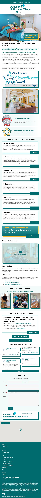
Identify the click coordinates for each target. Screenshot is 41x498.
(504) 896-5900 (20, 2)
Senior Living (5, 454)
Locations (4, 459)
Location (5, 392)
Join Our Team (33, 236)
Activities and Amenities (8, 457)
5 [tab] (24, 41)
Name (5, 381)
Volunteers (5, 448)
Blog (3, 469)
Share (18, 354)
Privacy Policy (22, 496)
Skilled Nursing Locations (8, 461)
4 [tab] (22, 41)
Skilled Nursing (6, 452)
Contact (4, 474)
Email (5, 385)
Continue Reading (33, 332)
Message (5, 396)
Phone (25, 381)
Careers (4, 472)
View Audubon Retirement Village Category (20, 340)
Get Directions (6, 423)
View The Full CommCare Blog (20, 336)
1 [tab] (17, 41)
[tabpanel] (20, 27)
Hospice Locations (7, 463)
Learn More (34, 152)
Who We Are (5, 446)
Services (4, 450)
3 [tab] (20, 41)
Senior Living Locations (7, 465)
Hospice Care (5, 455)
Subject (5, 389)
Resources (4, 467)
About (3, 444)
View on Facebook (12, 354)
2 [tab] (18, 41)
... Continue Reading (21, 328)
